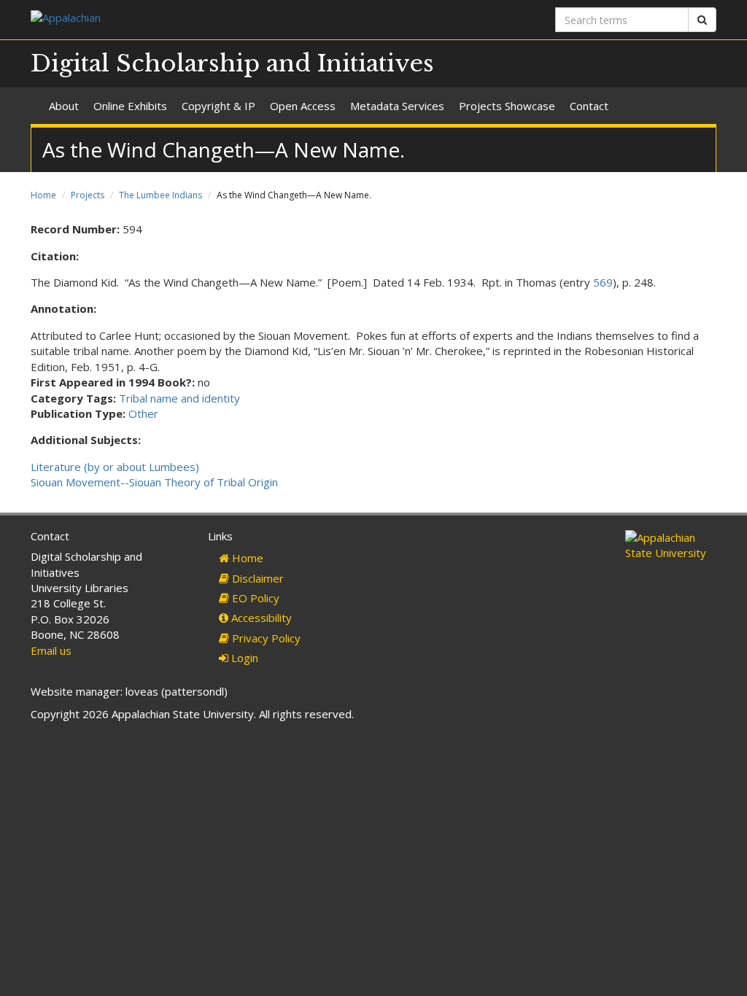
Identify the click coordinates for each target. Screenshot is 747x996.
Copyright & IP (218, 105)
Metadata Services (397, 105)
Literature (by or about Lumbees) (115, 466)
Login (243, 657)
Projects (87, 195)
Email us (51, 650)
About (64, 105)
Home (43, 195)
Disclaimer (256, 578)
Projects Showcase (507, 105)
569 (603, 282)
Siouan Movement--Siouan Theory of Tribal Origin (154, 482)
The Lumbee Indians (160, 195)
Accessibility (260, 617)
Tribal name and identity (179, 398)
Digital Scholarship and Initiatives (232, 63)
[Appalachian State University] (197, 19)
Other (143, 413)
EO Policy (254, 598)
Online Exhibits (130, 105)
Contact (589, 105)
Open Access (303, 105)
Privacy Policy (265, 638)
